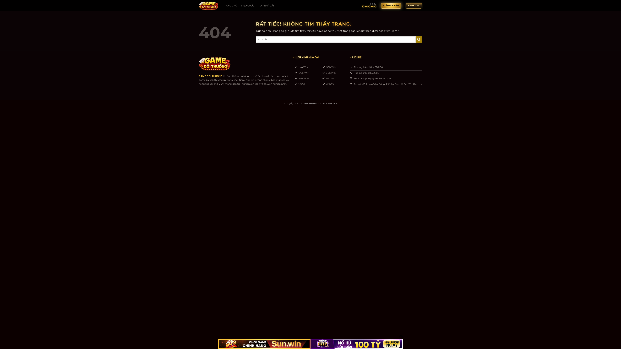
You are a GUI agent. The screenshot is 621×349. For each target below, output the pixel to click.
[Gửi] (419, 39)
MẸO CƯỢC (247, 5)
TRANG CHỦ (230, 5)
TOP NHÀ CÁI (266, 5)
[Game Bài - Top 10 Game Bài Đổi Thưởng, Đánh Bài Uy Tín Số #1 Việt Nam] (208, 6)
